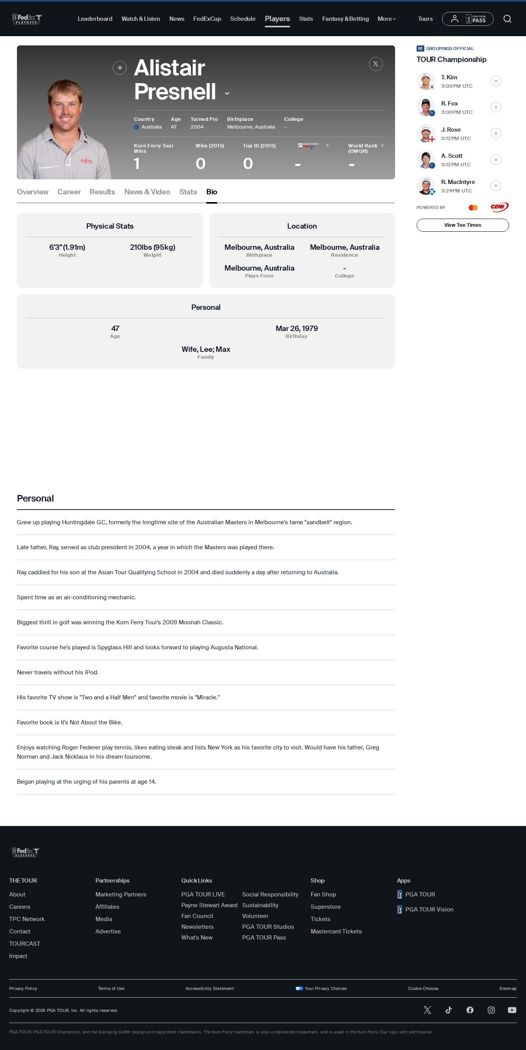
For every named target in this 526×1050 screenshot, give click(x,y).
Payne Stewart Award (209, 905)
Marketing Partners (120, 894)
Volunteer (255, 916)
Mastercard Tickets (336, 931)
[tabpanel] (206, 503)
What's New (197, 937)
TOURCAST (24, 944)
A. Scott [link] (451, 156)
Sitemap (508, 988)
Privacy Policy (23, 988)
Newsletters (197, 927)
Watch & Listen (141, 19)
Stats (306, 19)
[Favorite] (120, 68)
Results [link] (102, 192)
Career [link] (68, 192)
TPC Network (27, 919)
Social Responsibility (270, 894)
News (176, 19)
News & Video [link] (147, 192)
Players (277, 18)
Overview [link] (32, 192)
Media (103, 919)
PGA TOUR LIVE (203, 894)
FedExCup (207, 19)
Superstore (326, 907)
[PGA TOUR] (27, 18)
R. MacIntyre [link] (458, 182)
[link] (376, 64)
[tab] (32, 195)
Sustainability (260, 905)
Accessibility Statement (210, 988)
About (17, 894)
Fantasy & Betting (345, 19)
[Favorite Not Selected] (496, 80)
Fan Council (197, 916)
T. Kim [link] (449, 77)
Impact (18, 956)
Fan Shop (323, 894)
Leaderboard (95, 19)
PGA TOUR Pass (264, 937)
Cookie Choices (423, 988)
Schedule (243, 19)
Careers (19, 907)
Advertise (108, 931)
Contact (19, 931)
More (388, 20)
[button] (227, 93)
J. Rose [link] (451, 130)
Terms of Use (111, 988)
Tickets (320, 919)
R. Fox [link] (449, 103)
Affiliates (107, 907)
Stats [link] (188, 192)
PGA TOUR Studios (268, 927)
